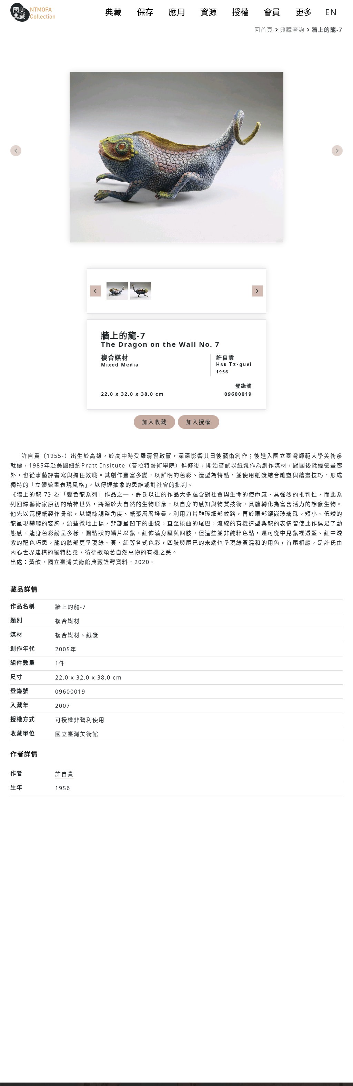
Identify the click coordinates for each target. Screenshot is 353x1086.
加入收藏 (154, 422)
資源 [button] (208, 12)
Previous (15, 150)
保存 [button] (145, 12)
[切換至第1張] (117, 290)
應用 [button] (177, 12)
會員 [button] (272, 12)
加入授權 (198, 422)
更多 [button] (303, 12)
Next (337, 150)
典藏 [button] (113, 12)
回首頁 (263, 29)
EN (331, 12)
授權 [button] (240, 12)
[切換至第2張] (139, 290)
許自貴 (64, 774)
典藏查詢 (292, 29)
